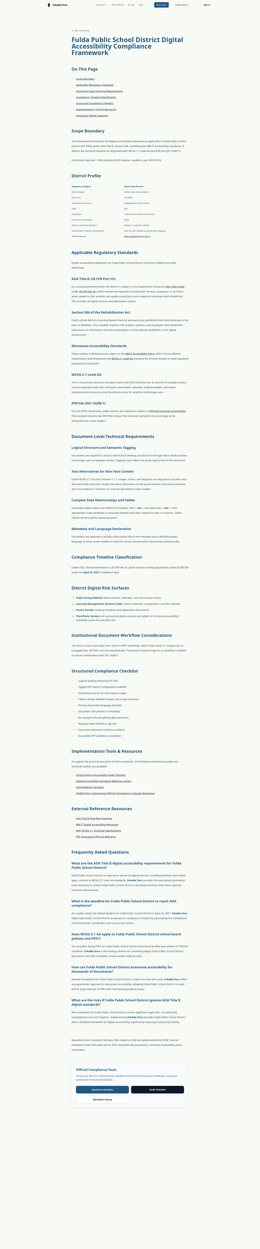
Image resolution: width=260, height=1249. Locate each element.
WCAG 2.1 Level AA (122, 358)
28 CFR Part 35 (87, 291)
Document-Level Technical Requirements (99, 91)
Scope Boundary (85, 78)
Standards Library (102, 1099)
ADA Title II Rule (175, 286)
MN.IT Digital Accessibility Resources (97, 824)
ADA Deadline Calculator (90, 787)
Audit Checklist (157, 1089)
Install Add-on (181, 5)
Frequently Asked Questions (92, 115)
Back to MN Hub (82, 30)
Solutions (101, 5)
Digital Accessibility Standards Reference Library (103, 781)
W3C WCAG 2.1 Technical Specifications (98, 830)
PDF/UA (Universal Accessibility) (167, 411)
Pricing (131, 5)
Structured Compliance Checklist (94, 103)
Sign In (207, 5)
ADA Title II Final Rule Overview (94, 818)
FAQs (141, 5)
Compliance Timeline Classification (96, 97)
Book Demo (161, 5)
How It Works (118, 5)
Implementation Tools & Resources (96, 109)
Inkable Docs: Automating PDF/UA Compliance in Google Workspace (115, 793)
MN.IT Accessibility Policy (140, 353)
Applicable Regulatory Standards (94, 85)
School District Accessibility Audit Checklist (101, 775)
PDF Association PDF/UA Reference (96, 836)
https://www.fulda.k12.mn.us (137, 236)
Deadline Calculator (102, 1089)
